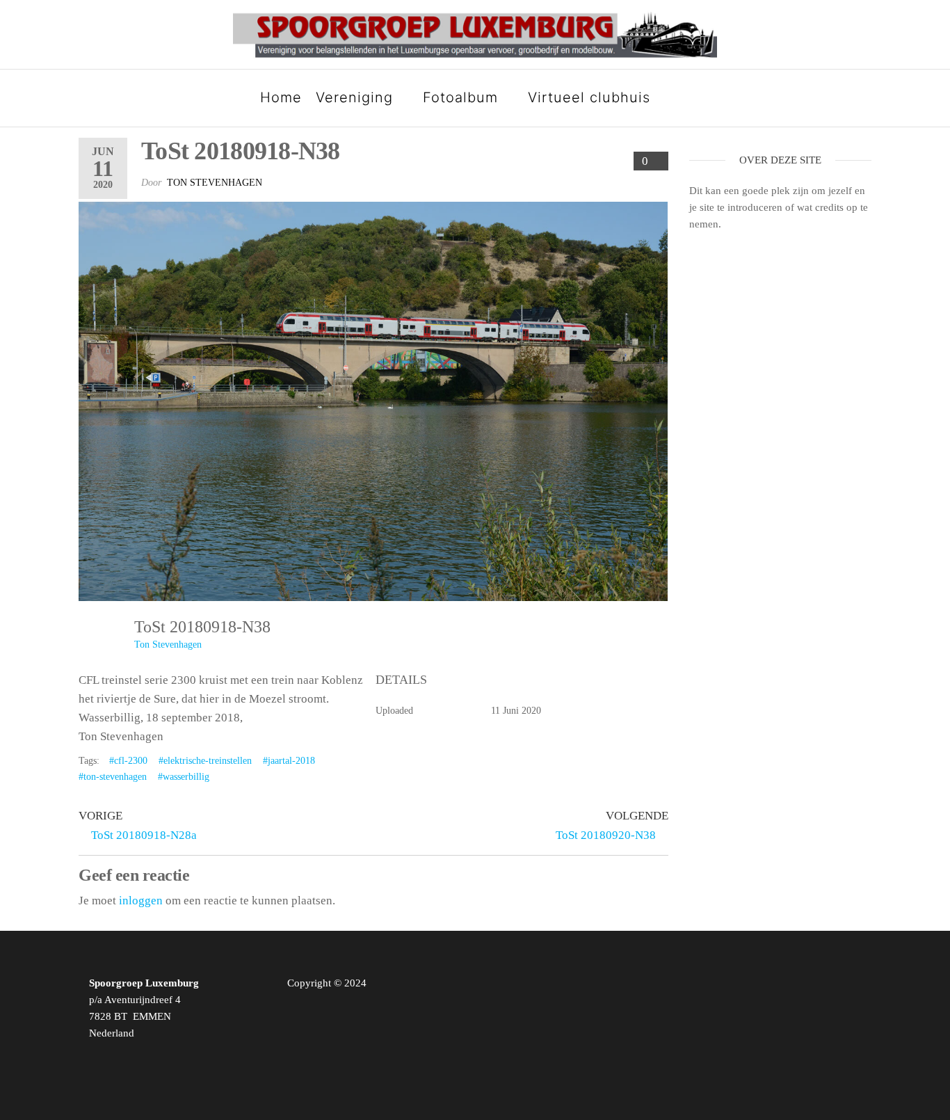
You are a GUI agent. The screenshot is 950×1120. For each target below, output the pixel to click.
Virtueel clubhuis (589, 97)
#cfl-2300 (128, 760)
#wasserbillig (183, 776)
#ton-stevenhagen (113, 776)
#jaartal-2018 (289, 760)
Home (281, 97)
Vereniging (354, 97)
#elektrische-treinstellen (205, 760)
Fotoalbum (460, 97)
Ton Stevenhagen (214, 182)
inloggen (141, 900)
